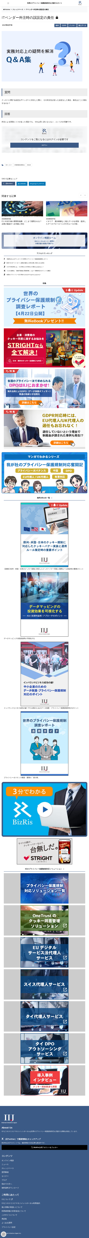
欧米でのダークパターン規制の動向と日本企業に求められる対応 (25, 263)
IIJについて (6, 1199)
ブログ (4, 1180)
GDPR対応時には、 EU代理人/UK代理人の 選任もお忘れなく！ (25, 267)
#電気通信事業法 (20, 165)
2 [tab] (46, 228)
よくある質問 (7, 1223)
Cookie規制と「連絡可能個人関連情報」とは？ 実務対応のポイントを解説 (28, 270)
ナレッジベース (18, 9)
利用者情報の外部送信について (14, 1211)
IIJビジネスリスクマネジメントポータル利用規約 (21, 1203)
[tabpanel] (22, 213)
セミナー (5, 1176)
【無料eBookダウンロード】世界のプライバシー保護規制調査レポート (27, 259)
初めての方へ (7, 1184)
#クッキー (9, 165)
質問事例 (5, 1172)
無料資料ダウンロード (10, 1188)
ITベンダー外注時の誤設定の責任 (37, 9)
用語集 (4, 1219)
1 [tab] (43, 228)
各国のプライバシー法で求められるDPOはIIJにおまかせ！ (24, 274)
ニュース (5, 1164)
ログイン (44, 145)
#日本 (29, 165)
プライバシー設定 (9, 1227)
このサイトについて (9, 1215)
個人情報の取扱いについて (12, 1207)
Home (7, 9)
